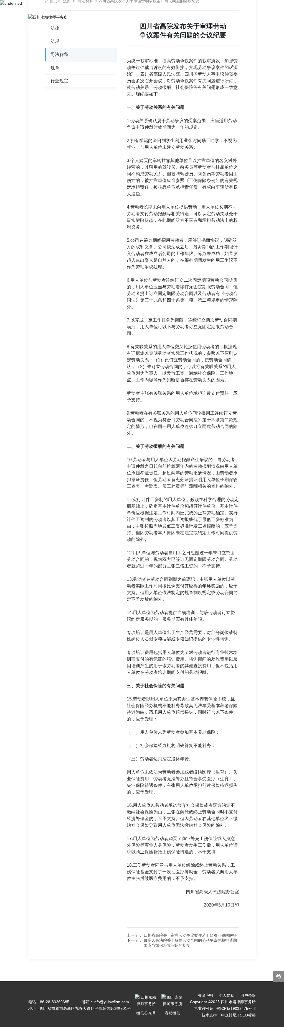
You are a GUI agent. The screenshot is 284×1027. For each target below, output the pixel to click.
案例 (167, 17)
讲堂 (182, 17)
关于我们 (111, 17)
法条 (153, 17)
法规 (54, 41)
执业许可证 (204, 1008)
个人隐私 (226, 995)
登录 (234, 17)
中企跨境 (229, 1015)
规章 (54, 67)
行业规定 (59, 80)
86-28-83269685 (54, 1002)
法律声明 (205, 995)
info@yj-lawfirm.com (111, 1002)
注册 (248, 17)
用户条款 (248, 995)
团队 (196, 17)
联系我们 (215, 17)
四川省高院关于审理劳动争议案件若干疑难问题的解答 (190, 935)
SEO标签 (248, 1015)
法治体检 (134, 17)
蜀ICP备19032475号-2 (236, 1008)
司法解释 (59, 54)
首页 (92, 17)
